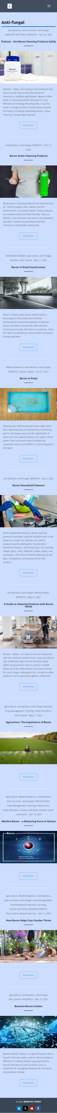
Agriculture (32, 255)
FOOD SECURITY (43, 710)
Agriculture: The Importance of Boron (28, 722)
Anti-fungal (43, 30)
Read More (28, 125)
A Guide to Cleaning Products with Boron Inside (28, 605)
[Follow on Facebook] (38, 1108)
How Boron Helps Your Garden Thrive (28, 920)
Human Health (26, 371)
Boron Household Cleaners (28, 485)
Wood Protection (28, 913)
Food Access (43, 805)
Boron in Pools (28, 378)
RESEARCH (27, 999)
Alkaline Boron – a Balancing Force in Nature (28, 821)
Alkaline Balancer (15, 367)
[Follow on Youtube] (31, 1108)
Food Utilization (11, 810)
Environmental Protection (23, 904)
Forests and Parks (29, 810)
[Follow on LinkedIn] (19, 1108)
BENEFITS (37, 145)
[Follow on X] (25, 1108)
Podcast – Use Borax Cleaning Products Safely (28, 41)
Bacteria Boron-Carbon (28, 1006)
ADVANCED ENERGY (16, 255)
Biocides (14, 260)
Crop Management (14, 710)
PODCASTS (31, 34)
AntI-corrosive (29, 30)
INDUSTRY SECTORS (15, 34)
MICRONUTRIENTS (37, 909)
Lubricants (21, 814)
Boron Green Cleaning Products (29, 155)
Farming (29, 710)
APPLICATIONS (41, 592)
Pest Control (26, 260)
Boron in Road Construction (28, 267)
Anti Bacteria (14, 30)
